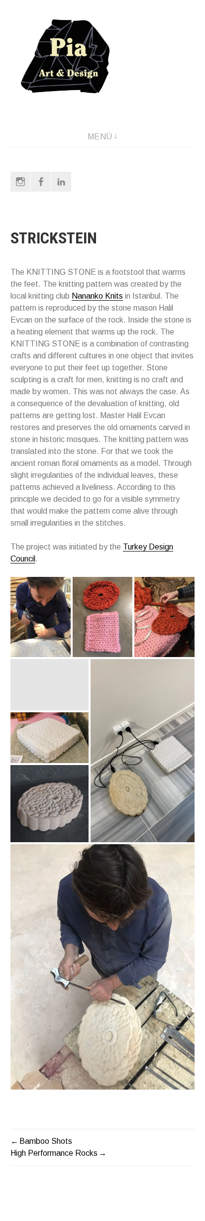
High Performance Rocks (54, 1153)
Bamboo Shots (45, 1141)
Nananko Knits (97, 296)
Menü (100, 136)
